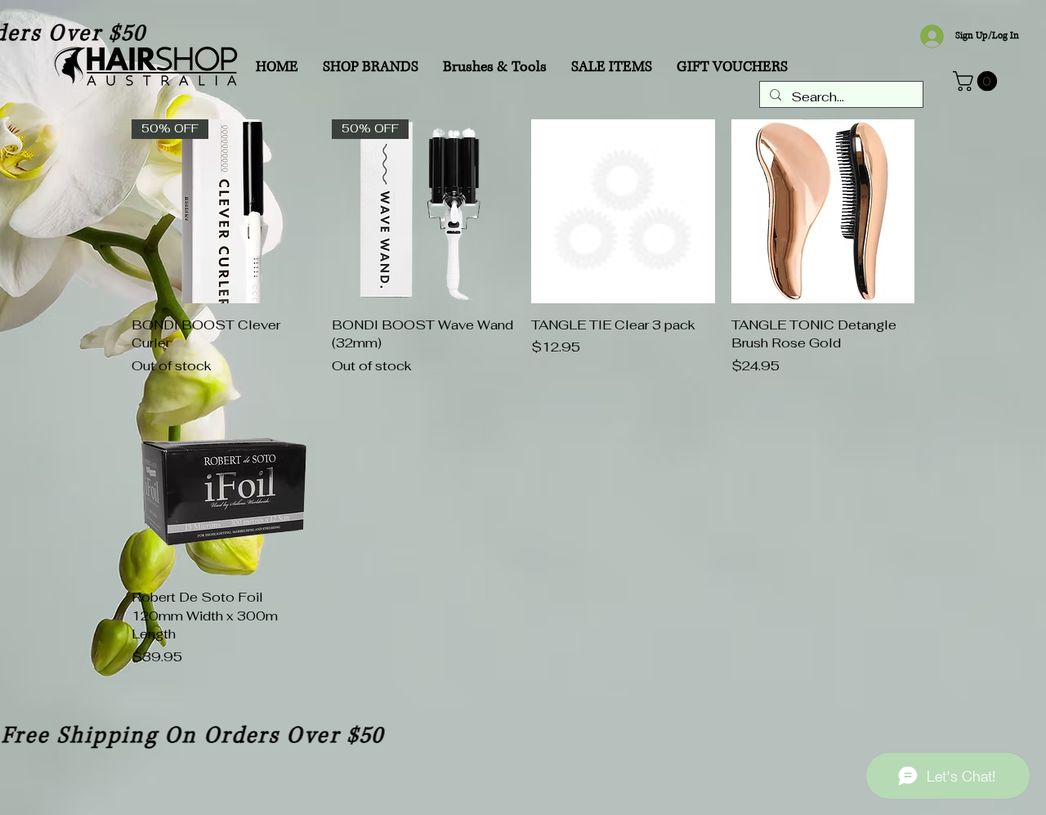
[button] (977, 81)
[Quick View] (623, 211)
